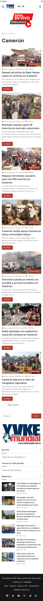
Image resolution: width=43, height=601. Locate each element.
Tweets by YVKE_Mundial (11, 470)
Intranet (13, 586)
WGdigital (27, 582)
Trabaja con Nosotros (22, 590)
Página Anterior (13, 405)
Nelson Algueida (9, 69)
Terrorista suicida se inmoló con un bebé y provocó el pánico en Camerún (20, 283)
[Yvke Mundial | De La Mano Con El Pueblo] (15, 6)
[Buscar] (40, 7)
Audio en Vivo (22, 586)
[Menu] (3, 7)
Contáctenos (34, 586)
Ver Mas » (7, 89)
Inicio (5, 33)
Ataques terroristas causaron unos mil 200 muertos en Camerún (18, 179)
